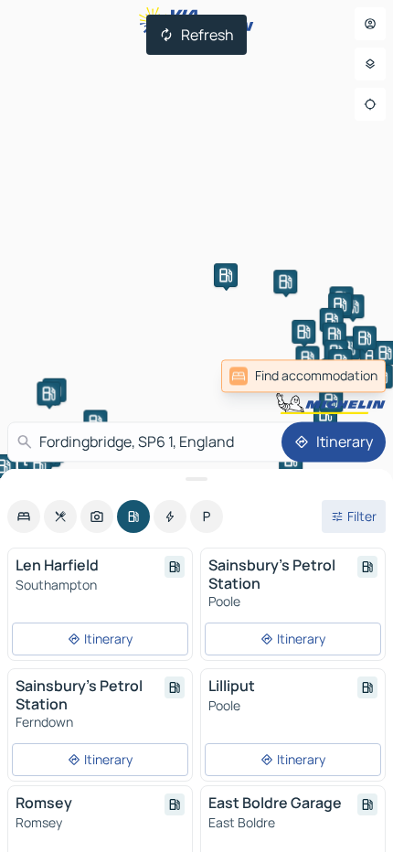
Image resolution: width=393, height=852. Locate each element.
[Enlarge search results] (196, 479)
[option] (23, 516)
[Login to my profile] (370, 23)
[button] (348, 348)
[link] (345, 375)
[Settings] (370, 64)
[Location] (370, 104)
